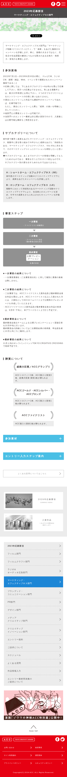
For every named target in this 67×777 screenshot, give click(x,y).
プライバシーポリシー (12, 763)
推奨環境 (38, 747)
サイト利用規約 (10, 755)
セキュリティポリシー (43, 763)
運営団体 (38, 755)
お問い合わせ (9, 747)
